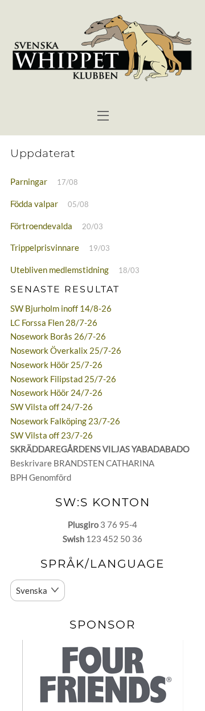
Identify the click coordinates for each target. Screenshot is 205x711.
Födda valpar (34, 204)
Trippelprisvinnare (44, 247)
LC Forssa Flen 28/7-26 (53, 322)
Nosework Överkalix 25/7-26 (65, 350)
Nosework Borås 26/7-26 (58, 336)
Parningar (28, 181)
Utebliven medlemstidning (59, 269)
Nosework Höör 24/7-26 (56, 392)
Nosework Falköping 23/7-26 (65, 421)
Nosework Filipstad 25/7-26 (63, 379)
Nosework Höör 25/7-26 (56, 364)
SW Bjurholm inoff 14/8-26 (61, 308)
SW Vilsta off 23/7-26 (51, 435)
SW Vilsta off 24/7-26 (51, 407)
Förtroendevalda (41, 226)
